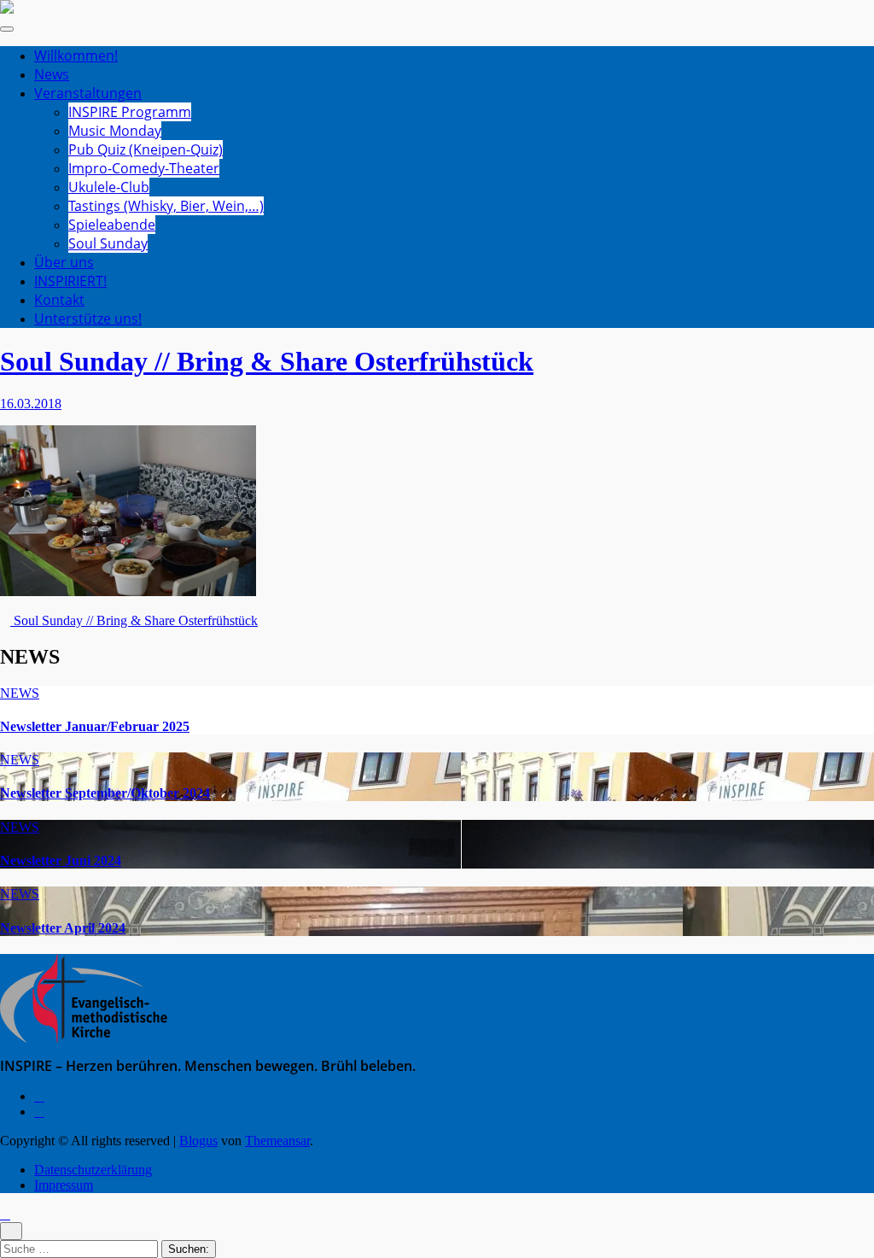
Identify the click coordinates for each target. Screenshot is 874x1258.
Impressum (63, 1185)
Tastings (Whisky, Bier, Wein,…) (166, 205)
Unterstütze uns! (88, 318)
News (51, 74)
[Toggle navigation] (7, 29)
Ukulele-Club (108, 187)
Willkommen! (76, 55)
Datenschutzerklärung (93, 1169)
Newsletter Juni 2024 (60, 860)
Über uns (64, 262)
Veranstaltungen (88, 93)
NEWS (19, 693)
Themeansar (277, 1140)
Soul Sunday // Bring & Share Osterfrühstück (266, 361)
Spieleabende (111, 224)
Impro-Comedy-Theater (143, 168)
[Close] (11, 1231)
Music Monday (114, 130)
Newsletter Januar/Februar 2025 (94, 726)
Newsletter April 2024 (62, 928)
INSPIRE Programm (129, 111)
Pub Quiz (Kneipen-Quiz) (145, 149)
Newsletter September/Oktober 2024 (105, 793)
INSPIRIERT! (70, 281)
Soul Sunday (108, 243)
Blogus (198, 1140)
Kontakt (59, 299)
